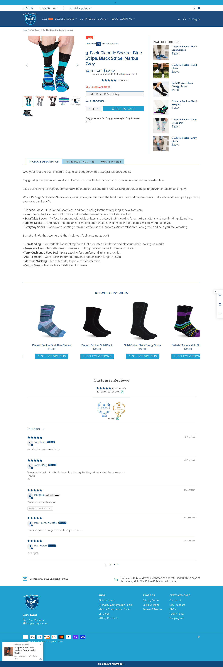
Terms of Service (152, 609)
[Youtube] (199, 8)
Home (25, 30)
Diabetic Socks (107, 600)
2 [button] (110, 564)
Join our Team (151, 604)
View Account (177, 604)
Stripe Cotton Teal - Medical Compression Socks (25, 650)
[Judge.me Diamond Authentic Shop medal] (104, 408)
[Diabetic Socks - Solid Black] (88, 304)
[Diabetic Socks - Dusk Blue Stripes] (43, 304)
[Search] (179, 19)
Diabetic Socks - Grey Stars (184, 139)
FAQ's (172, 609)
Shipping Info (176, 618)
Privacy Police (151, 600)
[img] (34, 437)
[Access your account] (184, 18)
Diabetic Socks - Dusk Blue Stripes (184, 48)
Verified (111, 418)
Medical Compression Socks (114, 609)
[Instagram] (195, 8)
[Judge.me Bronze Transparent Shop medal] (119, 408)
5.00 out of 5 (119, 388)
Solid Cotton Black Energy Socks (182, 84)
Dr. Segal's (30, 19)
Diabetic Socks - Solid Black (184, 66)
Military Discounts (108, 618)
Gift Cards (104, 613)
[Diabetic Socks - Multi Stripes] (179, 304)
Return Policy (176, 613)
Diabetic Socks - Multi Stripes (184, 103)
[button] (111, 664)
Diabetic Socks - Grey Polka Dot (184, 121)
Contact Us (175, 600)
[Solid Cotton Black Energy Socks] (134, 304)
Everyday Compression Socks (115, 604)
